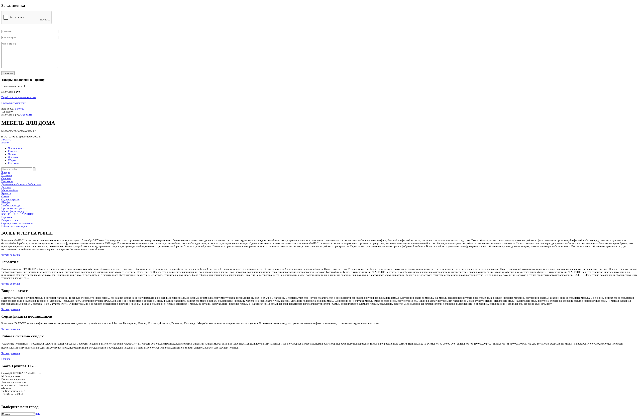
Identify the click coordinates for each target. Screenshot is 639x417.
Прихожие (7, 181)
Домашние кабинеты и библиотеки (21, 184)
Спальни (6, 178)
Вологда (19, 108)
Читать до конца (10, 254)
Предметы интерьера (13, 208)
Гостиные (6, 175)
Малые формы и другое (14, 211)
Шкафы (5, 202)
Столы (5, 196)
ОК (38, 414)
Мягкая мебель (9, 190)
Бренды (5, 172)
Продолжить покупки (13, 103)
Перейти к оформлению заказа (18, 97)
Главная (5, 358)
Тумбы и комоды (10, 205)
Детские (6, 187)
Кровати (6, 193)
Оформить (26, 114)
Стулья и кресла (10, 199)
